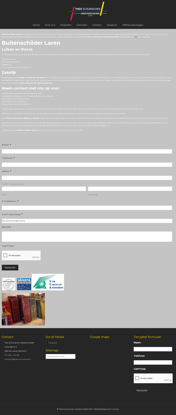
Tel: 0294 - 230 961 (12, 355)
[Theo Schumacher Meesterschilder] (88, 10)
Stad (4, 195)
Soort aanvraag (12, 214)
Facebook (52, 343)
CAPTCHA (8, 246)
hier (135, 37)
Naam (6, 144)
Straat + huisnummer (12, 184)
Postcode (93, 195)
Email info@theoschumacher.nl (18, 359)
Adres (6, 171)
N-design (115, 409)
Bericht (6, 227)
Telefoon (8, 158)
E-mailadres (10, 201)
